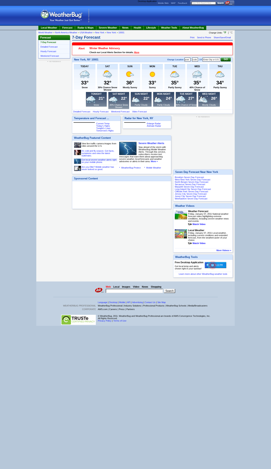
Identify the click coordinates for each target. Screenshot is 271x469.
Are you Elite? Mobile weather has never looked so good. (98, 168)
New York (99, 32)
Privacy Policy (104, 321)
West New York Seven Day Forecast (192, 179)
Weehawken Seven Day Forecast (191, 198)
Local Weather (49, 27)
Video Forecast (139, 111)
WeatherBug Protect (131, 168)
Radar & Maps (86, 27)
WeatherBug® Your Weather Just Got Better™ (61, 16)
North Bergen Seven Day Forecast (191, 182)
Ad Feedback (88, 16)
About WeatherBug (193, 27)
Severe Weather (108, 27)
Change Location (175, 59)
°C (231, 32)
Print (192, 37)
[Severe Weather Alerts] (78, 161)
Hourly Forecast (48, 51)
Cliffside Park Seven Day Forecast (191, 191)
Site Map (161, 302)
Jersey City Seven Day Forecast (191, 194)
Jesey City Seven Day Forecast (190, 196)
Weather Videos (184, 205)
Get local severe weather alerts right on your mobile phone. (99, 161)
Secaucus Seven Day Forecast (190, 184)
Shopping (156, 286)
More (136, 52)
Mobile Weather (153, 168)
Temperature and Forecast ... (91, 118)
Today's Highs (103, 126)
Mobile (122, 302)
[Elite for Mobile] (78, 168)
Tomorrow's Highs (105, 130)
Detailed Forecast (49, 47)
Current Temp (103, 123)
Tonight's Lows (103, 128)
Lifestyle (151, 27)
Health (137, 27)
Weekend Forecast (49, 56)
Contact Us (150, 302)
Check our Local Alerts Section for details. (111, 52)
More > (154, 161)
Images (126, 286)
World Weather (45, 32)
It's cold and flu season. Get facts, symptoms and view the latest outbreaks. (98, 153)
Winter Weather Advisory (104, 48)
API (128, 302)
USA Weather (86, 32)
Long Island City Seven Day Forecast (193, 189)
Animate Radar (154, 126)
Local (116, 286)
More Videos (222, 250)
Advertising (137, 302)
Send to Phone (204, 37)
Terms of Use (119, 321)
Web (108, 286)
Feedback (182, 3)
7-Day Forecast (48, 42)
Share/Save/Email (222, 37)
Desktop (113, 302)
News (125, 27)
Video (136, 286)
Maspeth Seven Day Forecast (189, 187)
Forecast (67, 27)
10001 (121, 32)
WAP (173, 3)
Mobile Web (163, 3)
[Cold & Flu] (78, 152)
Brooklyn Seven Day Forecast (189, 177)
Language (102, 302)
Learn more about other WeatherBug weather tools (203, 274)
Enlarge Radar (154, 123)
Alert (81, 48)
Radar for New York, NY (139, 118)
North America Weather (66, 32)
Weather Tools (169, 27)
